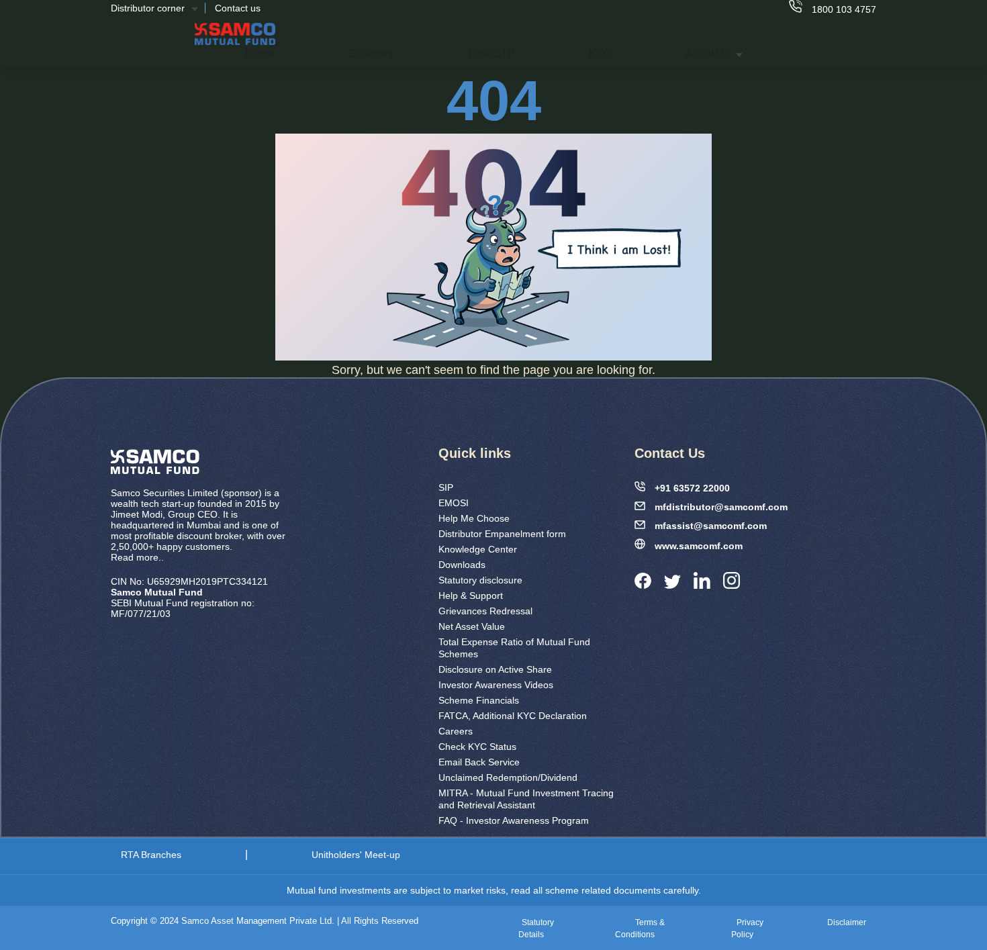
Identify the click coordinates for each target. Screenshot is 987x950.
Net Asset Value (471, 626)
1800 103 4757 (842, 9)
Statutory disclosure (480, 580)
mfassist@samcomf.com (711, 525)
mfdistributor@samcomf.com (721, 507)
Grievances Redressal (485, 611)
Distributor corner (148, 8)
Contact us (238, 8)
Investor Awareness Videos (495, 684)
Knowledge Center (477, 549)
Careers (455, 731)
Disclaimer (846, 922)
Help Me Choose (474, 518)
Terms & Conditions (640, 928)
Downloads (461, 564)
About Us (709, 53)
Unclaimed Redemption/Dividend (507, 777)
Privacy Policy (747, 928)
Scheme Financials (478, 700)
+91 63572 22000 (692, 488)
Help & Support (470, 595)
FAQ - (513, 820)
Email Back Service (479, 762)
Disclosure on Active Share (495, 669)
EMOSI (453, 502)
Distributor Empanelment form (502, 533)
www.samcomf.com (699, 545)
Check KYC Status (477, 746)
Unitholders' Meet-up (356, 854)
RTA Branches (151, 854)
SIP (445, 487)
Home (259, 53)
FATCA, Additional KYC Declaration (512, 715)
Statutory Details (536, 928)
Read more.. (137, 557)
